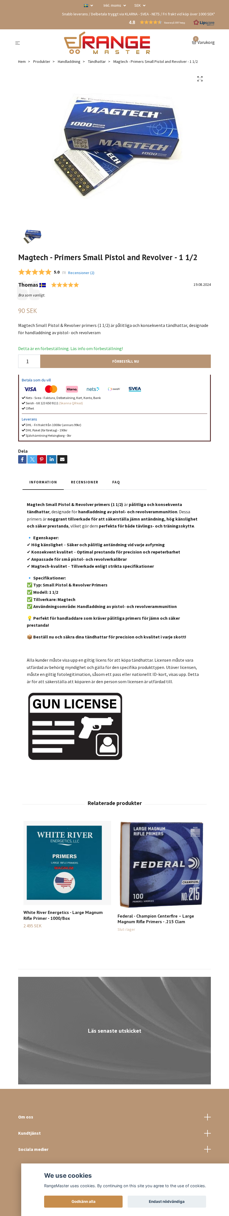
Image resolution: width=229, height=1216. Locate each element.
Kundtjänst (29, 1133)
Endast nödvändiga (167, 1201)
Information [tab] (43, 482)
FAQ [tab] (116, 482)
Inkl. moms (113, 5)
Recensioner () (81, 272)
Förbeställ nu (125, 361)
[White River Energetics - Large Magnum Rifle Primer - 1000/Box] (67, 863)
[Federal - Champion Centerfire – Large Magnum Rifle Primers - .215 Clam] (161, 865)
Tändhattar (97, 61)
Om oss (25, 1117)
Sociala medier (33, 1149)
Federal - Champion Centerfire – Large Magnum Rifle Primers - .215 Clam (156, 919)
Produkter (41, 61)
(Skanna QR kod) (71, 403)
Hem (22, 61)
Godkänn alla (83, 1201)
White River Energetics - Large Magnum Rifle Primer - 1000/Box (63, 915)
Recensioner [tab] (84, 482)
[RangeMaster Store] (107, 43)
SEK (138, 5)
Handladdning (69, 61)
